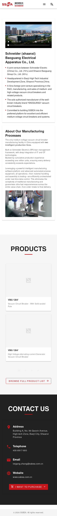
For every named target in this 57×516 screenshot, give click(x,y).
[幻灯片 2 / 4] (25, 370)
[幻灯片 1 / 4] (19, 370)
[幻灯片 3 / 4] (32, 370)
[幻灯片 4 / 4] (38, 370)
